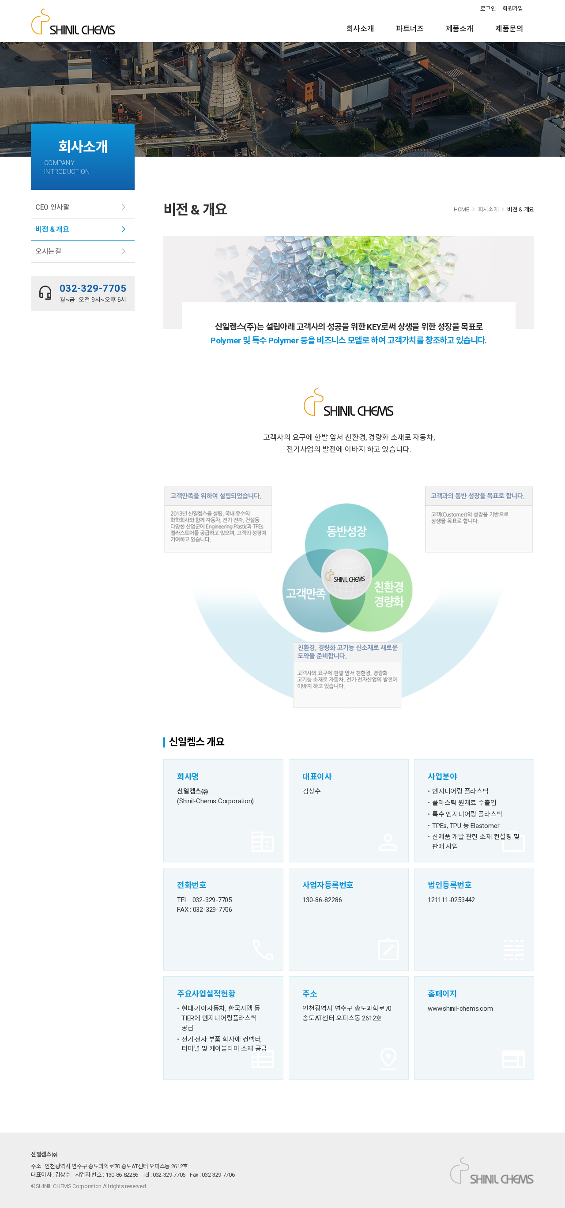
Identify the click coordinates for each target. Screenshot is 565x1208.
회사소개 (360, 28)
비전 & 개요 (52, 229)
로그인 (488, 8)
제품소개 (460, 28)
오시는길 (48, 251)
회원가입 (512, 8)
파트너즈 (410, 28)
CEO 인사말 (52, 207)
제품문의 (509, 28)
